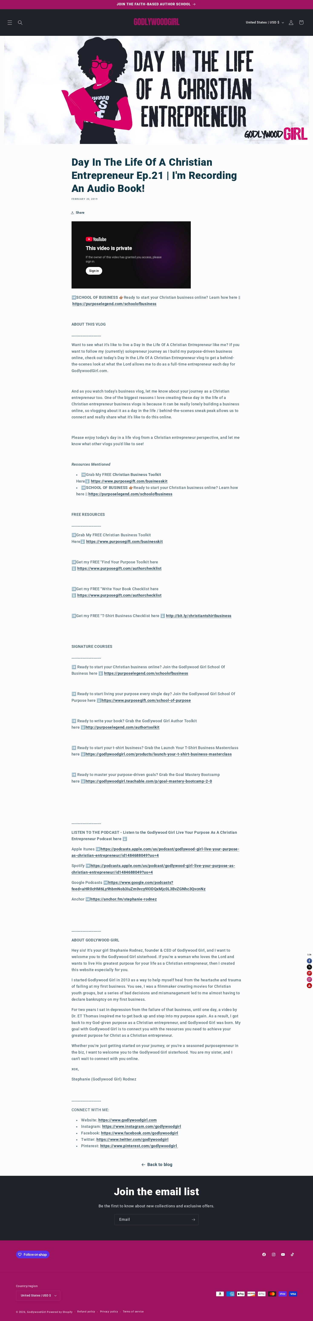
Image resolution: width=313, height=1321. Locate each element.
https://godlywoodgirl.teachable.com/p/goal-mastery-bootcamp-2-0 (149, 781)
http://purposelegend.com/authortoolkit (122, 727)
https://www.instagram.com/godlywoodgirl (141, 1126)
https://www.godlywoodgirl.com (127, 1120)
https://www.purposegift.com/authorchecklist (119, 568)
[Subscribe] (193, 1219)
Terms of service (133, 1311)
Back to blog (159, 1164)
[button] (10, 22)
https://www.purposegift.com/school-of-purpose (146, 700)
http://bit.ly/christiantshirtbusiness (198, 616)
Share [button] (80, 213)
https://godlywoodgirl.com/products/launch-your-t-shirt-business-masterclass (159, 754)
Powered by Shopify (60, 1312)
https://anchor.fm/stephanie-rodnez (123, 899)
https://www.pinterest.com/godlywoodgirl (139, 1146)
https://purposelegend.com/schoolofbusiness (114, 304)
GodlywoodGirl (36, 1312)
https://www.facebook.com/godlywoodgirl (139, 1133)
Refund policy (86, 1311)
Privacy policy (109, 1311)
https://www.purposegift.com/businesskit (129, 481)
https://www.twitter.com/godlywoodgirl (132, 1139)
